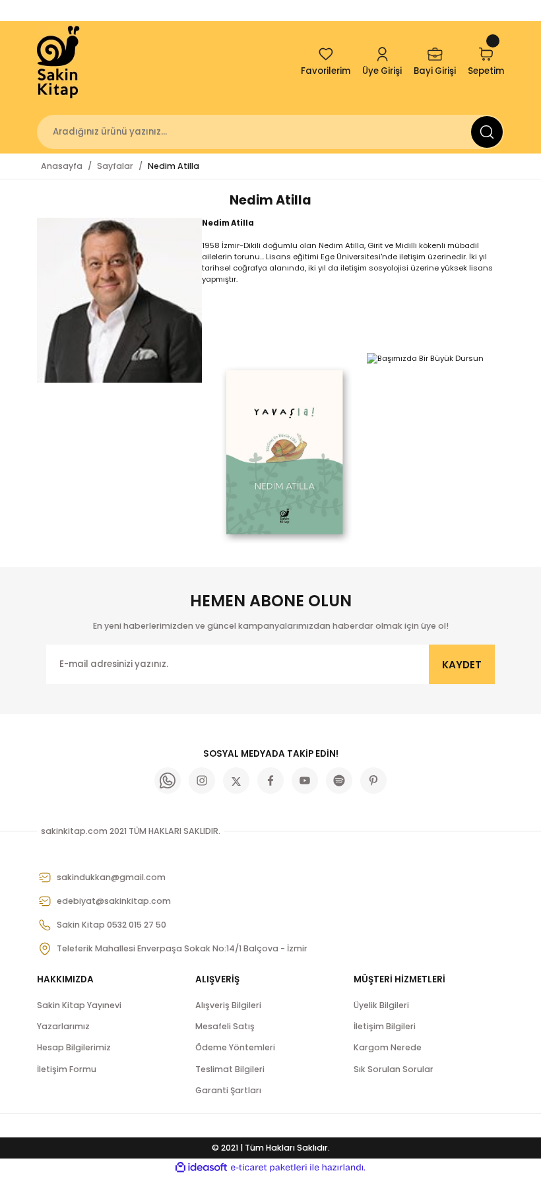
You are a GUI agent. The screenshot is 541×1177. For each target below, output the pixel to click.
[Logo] (59, 62)
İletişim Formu (66, 1069)
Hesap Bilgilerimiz (74, 1047)
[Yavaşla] (284, 452)
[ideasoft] (201, 1168)
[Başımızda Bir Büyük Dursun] (425, 358)
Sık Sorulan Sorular (393, 1069)
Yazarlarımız (63, 1026)
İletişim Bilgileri (385, 1026)
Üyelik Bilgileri (381, 1005)
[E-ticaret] (268, 1167)
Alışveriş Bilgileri (228, 1005)
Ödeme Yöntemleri (235, 1047)
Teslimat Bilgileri (230, 1069)
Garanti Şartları (228, 1090)
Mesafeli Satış (225, 1026)
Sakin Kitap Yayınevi (79, 1005)
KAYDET (462, 665)
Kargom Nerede (388, 1047)
